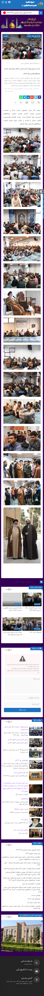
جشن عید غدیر (23, 833)
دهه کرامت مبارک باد (33, 902)
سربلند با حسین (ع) (22, 794)
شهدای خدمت (35, 895)
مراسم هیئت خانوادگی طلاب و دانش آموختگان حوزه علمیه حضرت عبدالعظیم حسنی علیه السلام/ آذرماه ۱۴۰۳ (21, 879)
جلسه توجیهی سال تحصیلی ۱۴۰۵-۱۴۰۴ (28, 12)
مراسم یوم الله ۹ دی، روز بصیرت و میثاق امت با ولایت (15, 751)
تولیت (22, 582)
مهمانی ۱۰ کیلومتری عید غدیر (31, 883)
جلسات (17, 582)
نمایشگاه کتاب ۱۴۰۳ (35, 632)
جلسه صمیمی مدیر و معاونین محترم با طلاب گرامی (12, 609)
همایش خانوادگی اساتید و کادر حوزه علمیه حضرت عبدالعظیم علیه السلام (21, 907)
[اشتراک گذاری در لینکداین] (28, 97)
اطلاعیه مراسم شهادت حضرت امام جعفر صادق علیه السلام (22, 868)
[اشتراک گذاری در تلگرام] (24, 97)
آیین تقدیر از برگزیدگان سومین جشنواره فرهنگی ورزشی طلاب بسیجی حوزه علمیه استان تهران (23, 873)
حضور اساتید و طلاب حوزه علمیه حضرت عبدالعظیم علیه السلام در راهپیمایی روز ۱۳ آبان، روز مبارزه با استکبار (15, 765)
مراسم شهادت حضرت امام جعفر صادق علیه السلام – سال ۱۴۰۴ (16, 733)
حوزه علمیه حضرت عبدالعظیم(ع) (25, 89)
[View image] (22, 140)
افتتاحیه (28, 582)
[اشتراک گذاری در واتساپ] (21, 97)
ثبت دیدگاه (22, 710)
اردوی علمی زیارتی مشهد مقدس (18, 742)
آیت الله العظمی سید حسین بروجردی (16, 822)
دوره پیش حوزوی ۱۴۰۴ (33, 853)
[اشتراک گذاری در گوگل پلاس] (32, 97)
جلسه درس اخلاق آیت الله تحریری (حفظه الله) (33, 609)
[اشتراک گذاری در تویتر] (35, 97)
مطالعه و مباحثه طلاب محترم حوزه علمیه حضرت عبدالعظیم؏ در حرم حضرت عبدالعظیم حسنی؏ (21, 858)
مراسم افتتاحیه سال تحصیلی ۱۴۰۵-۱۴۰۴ (15, 776)
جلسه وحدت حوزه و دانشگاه (19, 812)
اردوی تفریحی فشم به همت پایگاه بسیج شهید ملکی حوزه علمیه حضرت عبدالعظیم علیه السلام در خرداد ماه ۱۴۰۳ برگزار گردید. (22, 889)
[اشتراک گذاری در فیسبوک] (39, 97)
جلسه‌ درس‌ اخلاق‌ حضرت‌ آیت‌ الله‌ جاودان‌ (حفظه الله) (12, 633)
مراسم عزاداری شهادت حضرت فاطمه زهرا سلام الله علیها (15, 803)
